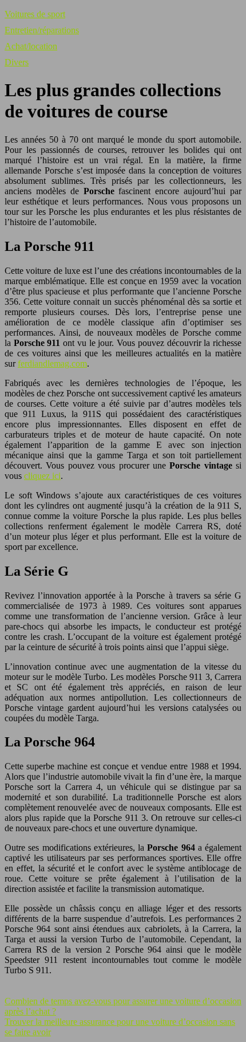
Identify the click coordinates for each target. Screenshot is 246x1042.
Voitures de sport (35, 14)
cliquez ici (42, 476)
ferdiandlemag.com (52, 363)
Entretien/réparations (42, 30)
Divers (17, 62)
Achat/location (31, 46)
